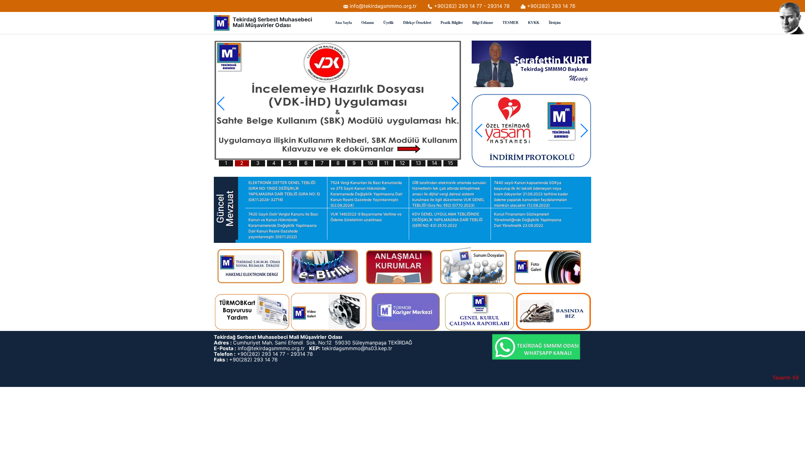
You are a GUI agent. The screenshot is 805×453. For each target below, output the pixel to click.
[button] (455, 103)
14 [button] (434, 163)
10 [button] (370, 163)
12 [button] (402, 163)
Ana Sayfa (343, 22)
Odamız (367, 22)
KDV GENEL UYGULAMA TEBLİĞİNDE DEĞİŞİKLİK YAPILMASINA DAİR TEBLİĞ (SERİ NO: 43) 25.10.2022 (447, 220)
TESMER (510, 22)
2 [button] (241, 163)
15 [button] (450, 163)
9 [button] (354, 163)
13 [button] (418, 163)
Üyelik (388, 22)
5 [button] (289, 163)
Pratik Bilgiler (452, 22)
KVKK (533, 22)
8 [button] (338, 163)
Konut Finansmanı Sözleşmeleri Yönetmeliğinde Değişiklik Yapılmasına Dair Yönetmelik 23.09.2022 (527, 220)
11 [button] (386, 163)
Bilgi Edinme (482, 22)
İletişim (555, 22)
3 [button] (257, 163)
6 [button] (306, 163)
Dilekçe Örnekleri (417, 22)
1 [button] (226, 163)
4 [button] (273, 163)
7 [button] (322, 163)
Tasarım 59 (785, 377)
